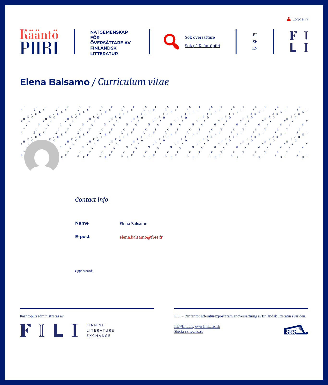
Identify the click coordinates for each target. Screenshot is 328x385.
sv (255, 41)
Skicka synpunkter (188, 331)
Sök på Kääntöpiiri (202, 45)
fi (255, 34)
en (255, 48)
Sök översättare (200, 37)
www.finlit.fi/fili (207, 326)
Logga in (300, 19)
